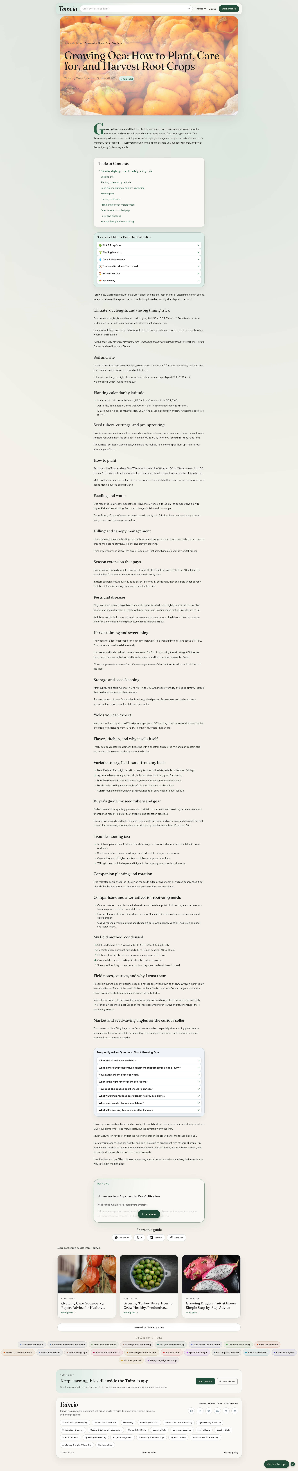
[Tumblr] (226, 1410)
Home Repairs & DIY (149, 1422)
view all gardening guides (149, 1327)
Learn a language (78, 1352)
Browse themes (227, 1381)
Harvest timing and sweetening (117, 221)
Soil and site (107, 176)
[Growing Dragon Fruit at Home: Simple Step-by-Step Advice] (211, 1286)
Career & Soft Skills (137, 1430)
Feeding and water (111, 199)
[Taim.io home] (68, 8)
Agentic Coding (178, 1437)
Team (219, 1403)
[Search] (189, 8)
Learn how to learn (50, 1352)
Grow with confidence (104, 1344)
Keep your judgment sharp (163, 1360)
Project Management (122, 1437)
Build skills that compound (19, 1352)
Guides (212, 8)
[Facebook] (191, 1410)
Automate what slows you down (68, 1344)
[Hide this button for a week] (293, 1464)
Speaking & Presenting (95, 1437)
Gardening (77, 43)
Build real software (268, 1344)
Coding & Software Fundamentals (105, 1430)
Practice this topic (277, 1464)
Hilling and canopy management (118, 204)
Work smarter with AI (32, 1344)
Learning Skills (159, 1430)
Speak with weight (198, 1352)
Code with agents (285, 1352)
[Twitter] (208, 1410)
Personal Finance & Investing (178, 1422)
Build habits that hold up (107, 1352)
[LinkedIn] (217, 1410)
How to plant (108, 193)
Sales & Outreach (70, 1437)
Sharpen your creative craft (143, 1352)
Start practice (229, 8)
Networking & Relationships (151, 1437)
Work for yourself (132, 1360)
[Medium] (234, 1410)
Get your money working (172, 1344)
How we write (149, 1452)
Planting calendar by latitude (116, 182)
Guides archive (105, 1445)
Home (66, 43)
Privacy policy (231, 1452)
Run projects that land (227, 1352)
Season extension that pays (115, 210)
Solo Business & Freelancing (206, 1437)
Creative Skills (223, 1430)
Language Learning (182, 1430)
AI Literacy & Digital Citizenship (76, 1445)
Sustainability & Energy (73, 1430)
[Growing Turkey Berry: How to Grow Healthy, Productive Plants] (149, 1286)
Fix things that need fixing (138, 1344)
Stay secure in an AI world (206, 1344)
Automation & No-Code (105, 1422)
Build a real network (258, 1352)
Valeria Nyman (83, 78)
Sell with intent (172, 1352)
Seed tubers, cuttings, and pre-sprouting (122, 187)
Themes (199, 8)
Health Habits (204, 1430)
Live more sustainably (239, 1344)
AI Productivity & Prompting (75, 1422)
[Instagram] (200, 1410)
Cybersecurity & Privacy (210, 1422)
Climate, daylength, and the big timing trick (126, 171)
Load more (149, 1214)
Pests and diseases (111, 215)
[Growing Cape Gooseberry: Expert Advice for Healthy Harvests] (87, 1286)
